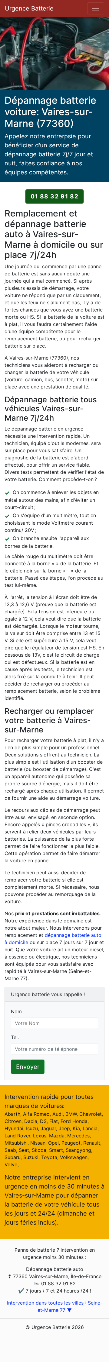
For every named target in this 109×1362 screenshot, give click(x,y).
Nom (16, 1011)
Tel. (15, 1037)
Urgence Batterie (29, 8)
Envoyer (27, 1066)
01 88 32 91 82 (54, 196)
